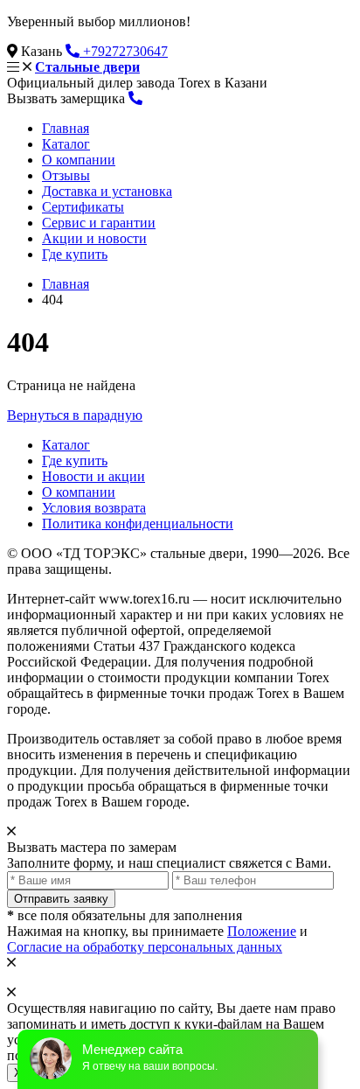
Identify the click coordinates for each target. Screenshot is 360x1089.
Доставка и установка (107, 191)
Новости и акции (93, 476)
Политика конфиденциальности (137, 523)
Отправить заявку (61, 898)
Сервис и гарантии (99, 222)
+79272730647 (124, 51)
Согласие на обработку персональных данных (144, 946)
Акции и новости (94, 238)
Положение (261, 931)
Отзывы (66, 175)
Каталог (66, 143)
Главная (65, 128)
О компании (78, 159)
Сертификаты (83, 206)
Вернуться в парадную (74, 415)
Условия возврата (94, 507)
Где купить (74, 254)
